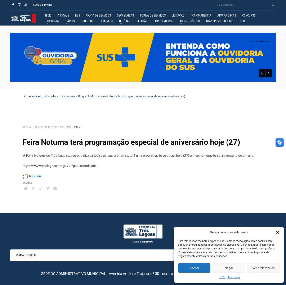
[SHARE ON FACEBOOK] (33, 188)
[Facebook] (13, 5)
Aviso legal (234, 277)
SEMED (79, 127)
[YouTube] (26, 5)
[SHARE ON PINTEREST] (48, 188)
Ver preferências (263, 268)
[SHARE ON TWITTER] (26, 189)
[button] (278, 232)
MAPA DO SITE (25, 255)
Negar (229, 268)
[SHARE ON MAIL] (55, 188)
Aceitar (194, 268)
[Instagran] (19, 5)
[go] (273, 5)
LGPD (222, 277)
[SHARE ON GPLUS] (40, 188)
